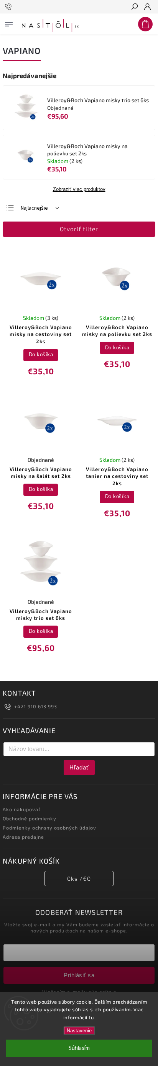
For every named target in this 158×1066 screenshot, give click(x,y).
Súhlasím (79, 1048)
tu (91, 1017)
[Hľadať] (134, 7)
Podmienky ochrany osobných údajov (49, 828)
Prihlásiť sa (79, 975)
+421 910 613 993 (35, 706)
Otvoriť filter (79, 228)
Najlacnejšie (34, 208)
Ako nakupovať (22, 809)
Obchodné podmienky (29, 818)
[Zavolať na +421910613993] (9, 7)
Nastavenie (79, 1030)
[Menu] (9, 22)
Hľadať (79, 767)
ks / (79, 878)
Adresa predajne (23, 837)
